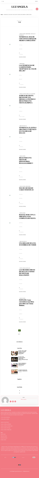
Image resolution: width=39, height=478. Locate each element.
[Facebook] (2, 1)
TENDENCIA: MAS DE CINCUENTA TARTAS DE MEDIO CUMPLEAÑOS (27, 38)
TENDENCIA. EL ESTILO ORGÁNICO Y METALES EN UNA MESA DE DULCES (27, 130)
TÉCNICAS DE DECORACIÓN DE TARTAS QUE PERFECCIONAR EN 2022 (23, 358)
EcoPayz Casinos (3, 439)
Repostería (28, 33)
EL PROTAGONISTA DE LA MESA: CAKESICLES (22, 370)
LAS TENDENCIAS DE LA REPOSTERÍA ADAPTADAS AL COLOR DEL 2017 (27, 68)
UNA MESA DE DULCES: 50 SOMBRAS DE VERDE (27, 244)
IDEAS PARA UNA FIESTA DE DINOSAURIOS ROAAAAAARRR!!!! (26, 160)
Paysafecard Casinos (4, 437)
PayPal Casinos (3, 434)
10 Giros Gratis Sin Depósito (5, 417)
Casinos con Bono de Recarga (5, 427)
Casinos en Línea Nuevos (5, 422)
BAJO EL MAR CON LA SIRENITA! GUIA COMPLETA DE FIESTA (27, 216)
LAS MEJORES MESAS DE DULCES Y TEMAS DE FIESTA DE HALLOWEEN (27, 272)
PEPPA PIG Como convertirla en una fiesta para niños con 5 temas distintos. (26, 302)
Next (19, 334)
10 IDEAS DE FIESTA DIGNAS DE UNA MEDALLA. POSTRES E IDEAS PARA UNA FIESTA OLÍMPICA (27, 99)
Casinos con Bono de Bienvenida (6, 429)
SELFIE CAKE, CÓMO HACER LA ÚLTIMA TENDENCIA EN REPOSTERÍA (22, 352)
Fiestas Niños (22, 33)
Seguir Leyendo (22, 87)
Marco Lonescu (23, 399)
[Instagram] (3, 1)
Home (2, 14)
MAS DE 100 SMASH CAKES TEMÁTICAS (26, 189)
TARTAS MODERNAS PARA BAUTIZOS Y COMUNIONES (22, 364)
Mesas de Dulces (23, 241)
